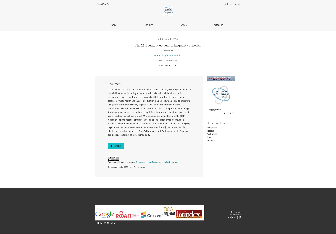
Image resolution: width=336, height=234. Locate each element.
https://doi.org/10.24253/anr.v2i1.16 (168, 55)
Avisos (184, 25)
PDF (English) (116, 146)
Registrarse (229, 4)
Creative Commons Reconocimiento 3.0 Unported (156, 162)
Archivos (149, 25)
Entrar (237, 4)
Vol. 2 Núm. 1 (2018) (168, 39)
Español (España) (105, 4)
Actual (114, 25)
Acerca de (218, 25)
